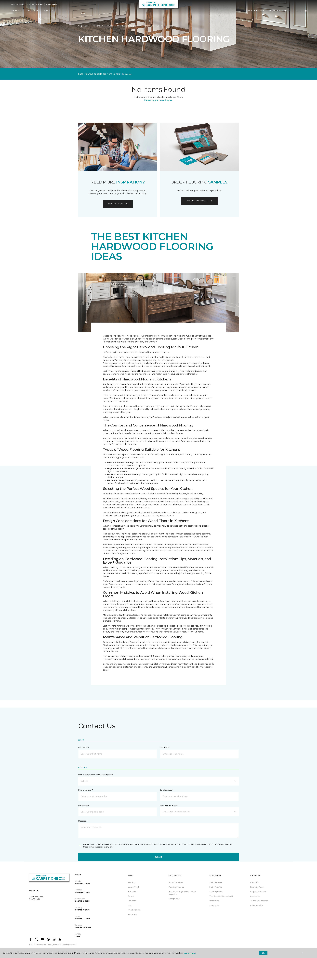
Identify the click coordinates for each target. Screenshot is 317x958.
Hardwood (108, 26)
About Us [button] (48, 11)
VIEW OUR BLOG (115, 204)
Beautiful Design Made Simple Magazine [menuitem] (182, 892)
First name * (83, 747)
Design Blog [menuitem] (174, 899)
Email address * (166, 790)
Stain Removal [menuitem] (215, 882)
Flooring (96, 26)
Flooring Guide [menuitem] (216, 891)
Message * (82, 821)
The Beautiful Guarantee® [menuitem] (221, 896)
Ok (263, 953)
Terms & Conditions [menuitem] (259, 901)
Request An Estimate (280, 11)
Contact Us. (127, 74)
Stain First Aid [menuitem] (215, 887)
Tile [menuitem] (129, 905)
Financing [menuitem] (132, 914)
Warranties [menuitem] (214, 901)
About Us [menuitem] (254, 882)
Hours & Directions (254, 11)
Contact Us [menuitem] (255, 896)
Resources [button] (32, 11)
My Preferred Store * (169, 805)
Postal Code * (84, 805)
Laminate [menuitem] (132, 901)
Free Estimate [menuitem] (134, 910)
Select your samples (197, 201)
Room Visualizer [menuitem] (176, 882)
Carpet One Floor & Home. (47, 945)
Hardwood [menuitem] (132, 891)
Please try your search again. (158, 100)
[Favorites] (301, 11)
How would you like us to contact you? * (95, 775)
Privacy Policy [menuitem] (256, 905)
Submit (158, 857)
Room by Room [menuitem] (257, 887)
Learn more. (190, 953)
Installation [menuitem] (214, 905)
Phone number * (85, 790)
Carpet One (83, 26)
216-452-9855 (51, 4)
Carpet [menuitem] (131, 896)
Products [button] (16, 11)
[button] (296, 11)
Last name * (165, 747)
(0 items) (306, 11)
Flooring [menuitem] (131, 882)
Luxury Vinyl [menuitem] (133, 887)
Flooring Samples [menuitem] (176, 887)
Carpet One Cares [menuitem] (258, 891)
